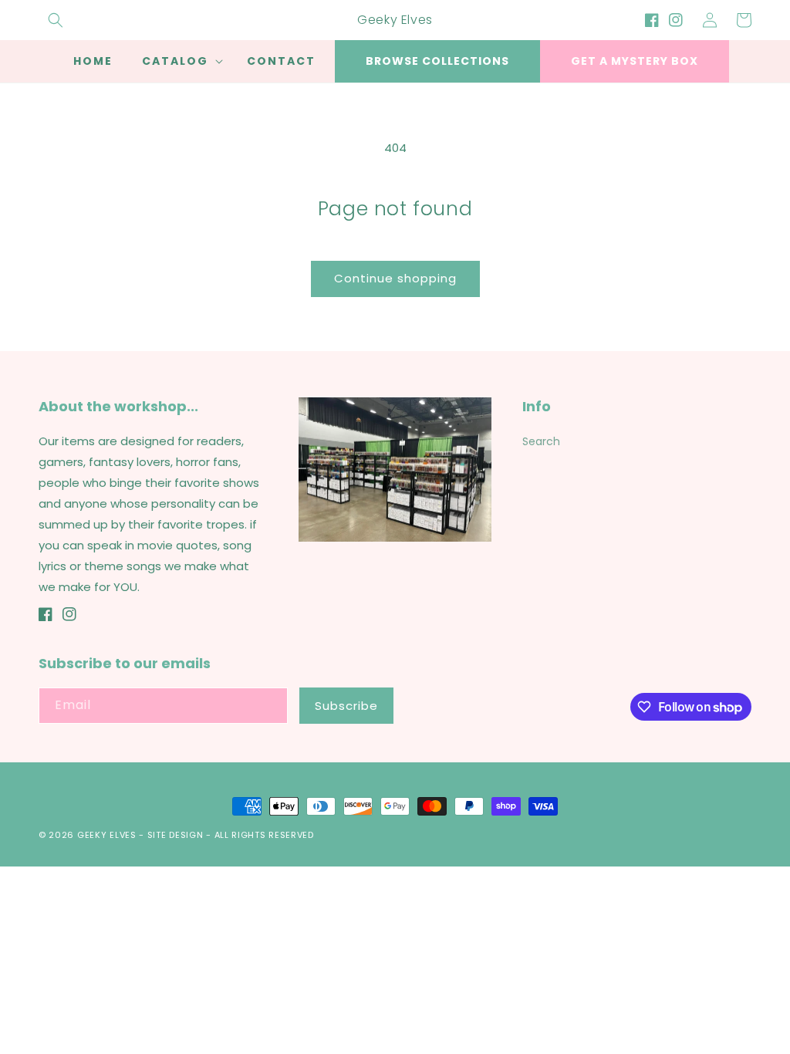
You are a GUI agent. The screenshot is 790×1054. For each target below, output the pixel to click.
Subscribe (346, 706)
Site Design (175, 835)
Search (541, 441)
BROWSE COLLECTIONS (437, 61)
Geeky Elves (107, 835)
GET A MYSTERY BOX (634, 61)
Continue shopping (395, 278)
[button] (56, 20)
